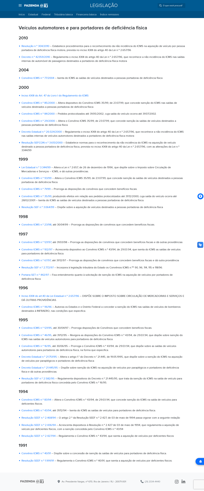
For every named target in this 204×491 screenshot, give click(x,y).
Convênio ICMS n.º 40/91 (36, 453)
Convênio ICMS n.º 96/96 (37, 306)
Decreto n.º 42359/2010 (36, 57)
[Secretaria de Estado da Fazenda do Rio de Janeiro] (36, 5)
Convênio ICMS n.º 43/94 (36, 410)
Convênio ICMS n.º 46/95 (37, 335)
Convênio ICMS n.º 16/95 (36, 346)
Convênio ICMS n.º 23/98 (36, 224)
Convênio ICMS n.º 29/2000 (38, 120)
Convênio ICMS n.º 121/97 (36, 242)
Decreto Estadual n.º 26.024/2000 (42, 131)
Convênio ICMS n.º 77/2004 (38, 78)
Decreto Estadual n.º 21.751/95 (39, 356)
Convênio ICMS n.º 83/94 (36, 399)
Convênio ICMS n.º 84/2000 (38, 113)
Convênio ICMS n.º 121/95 (37, 327)
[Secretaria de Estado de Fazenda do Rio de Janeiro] (32, 481)
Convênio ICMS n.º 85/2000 (38, 102)
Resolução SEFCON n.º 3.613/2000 (42, 142)
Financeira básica (86, 14)
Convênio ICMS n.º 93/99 (37, 178)
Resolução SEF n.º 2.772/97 (38, 267)
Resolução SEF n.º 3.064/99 (38, 207)
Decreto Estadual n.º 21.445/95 (40, 367)
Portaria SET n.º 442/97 (35, 274)
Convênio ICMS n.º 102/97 (37, 249)
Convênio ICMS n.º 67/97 (36, 260)
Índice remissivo (109, 14)
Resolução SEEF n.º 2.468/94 (39, 417)
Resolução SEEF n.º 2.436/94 (39, 425)
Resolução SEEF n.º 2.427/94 (39, 436)
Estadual (33, 14)
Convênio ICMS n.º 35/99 (36, 196)
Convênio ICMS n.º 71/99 (36, 189)
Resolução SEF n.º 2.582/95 (38, 378)
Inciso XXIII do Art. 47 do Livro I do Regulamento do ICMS (55, 95)
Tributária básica (63, 14)
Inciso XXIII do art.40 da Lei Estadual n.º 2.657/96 (50, 296)
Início (22, 14)
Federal (46, 14)
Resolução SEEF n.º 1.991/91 (38, 460)
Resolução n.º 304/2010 (35, 46)
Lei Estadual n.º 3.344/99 (36, 167)
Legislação (104, 5)
